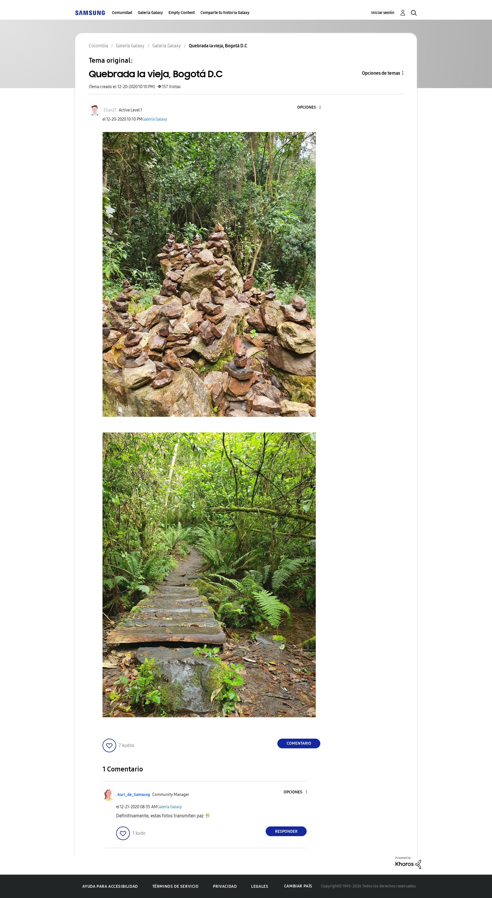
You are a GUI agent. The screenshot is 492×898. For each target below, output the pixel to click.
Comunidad (122, 12)
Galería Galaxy (150, 12)
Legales (259, 886)
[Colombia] (90, 12)
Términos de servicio (175, 886)
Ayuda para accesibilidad (110, 886)
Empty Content (182, 12)
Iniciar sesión (382, 12)
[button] (311, 107)
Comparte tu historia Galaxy (224, 12)
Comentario (299, 743)
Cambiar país (298, 886)
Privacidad (225, 886)
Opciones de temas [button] (381, 73)
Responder (286, 831)
